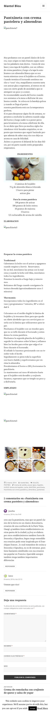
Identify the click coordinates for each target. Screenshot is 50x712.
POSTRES (7, 485)
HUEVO (6, 487)
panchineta (41, 487)
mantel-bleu (24, 483)
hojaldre (40, 485)
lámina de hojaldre (16, 487)
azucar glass (31, 485)
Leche (26, 487)
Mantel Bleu (12, 6)
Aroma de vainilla (20, 485)
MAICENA (32, 487)
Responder (10, 566)
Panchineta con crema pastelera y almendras (20, 490)
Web (5, 666)
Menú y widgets (43, 8)
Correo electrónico (14, 656)
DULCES (36, 483)
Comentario (10, 614)
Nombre (8, 646)
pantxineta (40, 490)
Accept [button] (32, 708)
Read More (42, 708)
